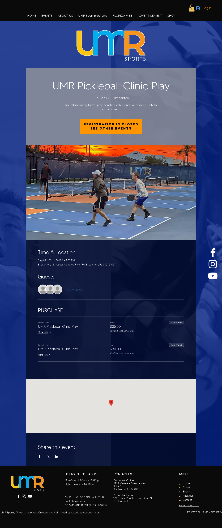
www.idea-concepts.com (85, 512)
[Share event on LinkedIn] (56, 456)
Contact (187, 500)
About (186, 487)
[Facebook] (213, 252)
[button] (93, 15)
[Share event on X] (48, 456)
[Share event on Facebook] (39, 456)
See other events (111, 128)
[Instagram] (213, 264)
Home (186, 483)
